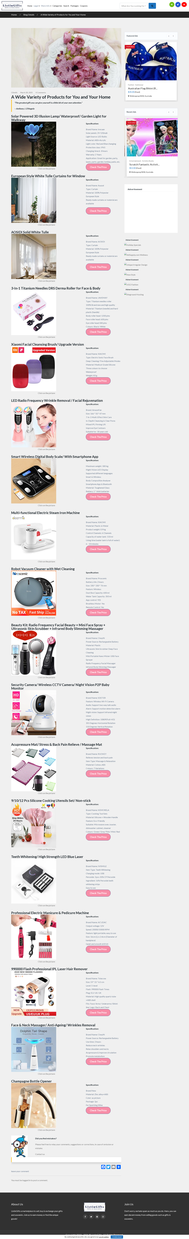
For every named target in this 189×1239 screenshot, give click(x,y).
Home (29, 6)
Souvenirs (132, 85)
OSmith (14, 92)
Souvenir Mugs (143, 85)
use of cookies (104, 1237)
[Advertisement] (151, 212)
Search (66, 6)
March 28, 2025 (26, 92)
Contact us (40, 1154)
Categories (57, 6)
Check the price (98, 167)
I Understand (116, 1237)
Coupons (84, 6)
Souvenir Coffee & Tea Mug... (144, 88)
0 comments (41, 92)
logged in (26, 1180)
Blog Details (28, 14)
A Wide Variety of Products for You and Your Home (63, 14)
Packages (74, 6)
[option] (151, 71)
